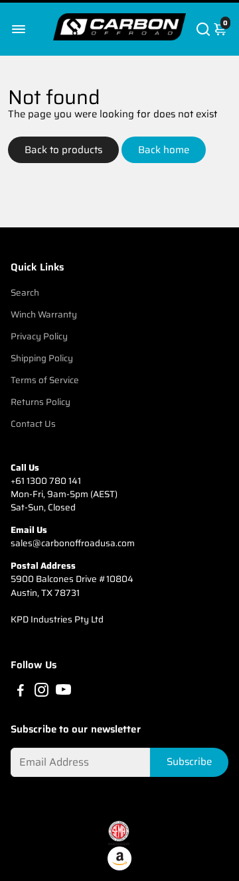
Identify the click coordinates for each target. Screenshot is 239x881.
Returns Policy (40, 402)
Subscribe (189, 762)
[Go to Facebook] (20, 692)
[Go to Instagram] (41, 692)
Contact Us (33, 424)
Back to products (63, 150)
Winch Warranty (44, 315)
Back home (163, 150)
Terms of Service (45, 380)
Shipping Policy (42, 358)
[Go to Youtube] (63, 692)
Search (25, 293)
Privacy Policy (39, 336)
